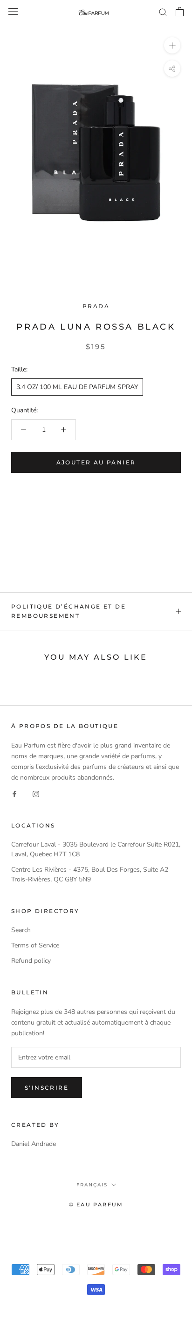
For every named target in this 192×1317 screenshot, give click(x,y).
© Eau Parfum (96, 1204)
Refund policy (31, 960)
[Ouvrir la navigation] (13, 11)
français (92, 1185)
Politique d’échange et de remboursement (68, 611)
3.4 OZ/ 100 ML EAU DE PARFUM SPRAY (77, 387)
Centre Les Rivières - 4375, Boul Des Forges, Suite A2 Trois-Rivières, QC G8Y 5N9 (89, 874)
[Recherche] (163, 12)
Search (21, 930)
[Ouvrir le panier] (180, 11)
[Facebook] (14, 793)
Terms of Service (35, 945)
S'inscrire (47, 1087)
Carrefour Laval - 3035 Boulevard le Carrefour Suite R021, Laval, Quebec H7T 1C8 (95, 849)
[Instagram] (36, 793)
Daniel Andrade (33, 1143)
